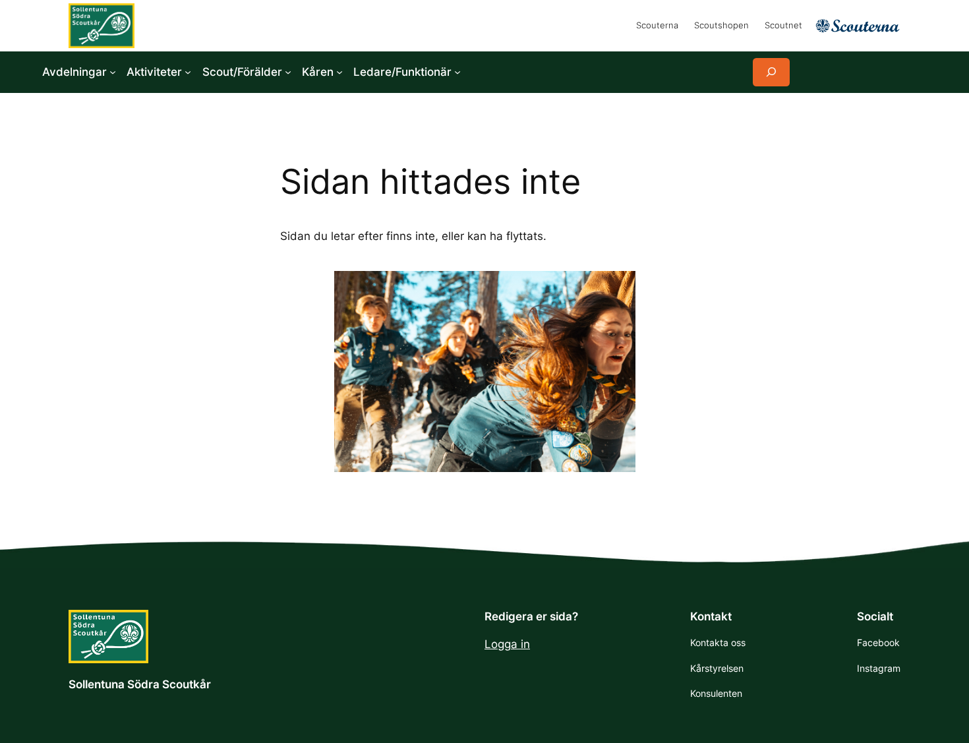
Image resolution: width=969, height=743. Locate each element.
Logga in (507, 644)
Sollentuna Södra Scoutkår (140, 684)
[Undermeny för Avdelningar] (112, 72)
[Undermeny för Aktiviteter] (188, 72)
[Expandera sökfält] (771, 72)
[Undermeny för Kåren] (339, 72)
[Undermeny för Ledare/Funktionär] (457, 72)
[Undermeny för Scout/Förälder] (288, 72)
